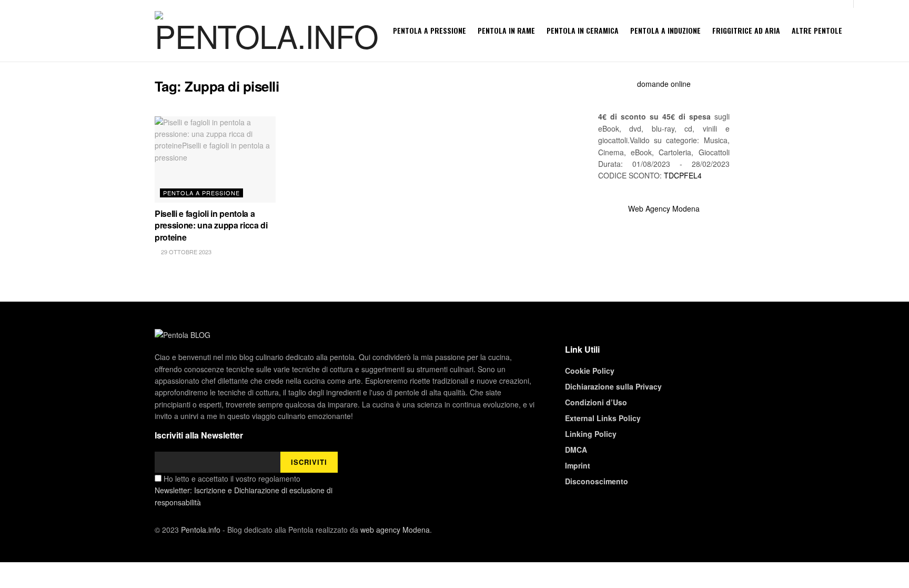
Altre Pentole (817, 30)
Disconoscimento (596, 481)
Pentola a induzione (665, 30)
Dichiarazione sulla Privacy (613, 386)
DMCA (576, 449)
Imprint (577, 465)
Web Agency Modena (664, 208)
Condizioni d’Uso (596, 402)
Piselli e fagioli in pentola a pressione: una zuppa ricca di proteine (211, 225)
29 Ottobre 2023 (185, 251)
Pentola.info (200, 529)
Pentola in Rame (506, 30)
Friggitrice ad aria (746, 30)
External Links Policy (603, 418)
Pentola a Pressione (429, 30)
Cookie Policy (589, 370)
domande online (664, 83)
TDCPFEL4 (683, 175)
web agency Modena (395, 529)
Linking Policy (591, 433)
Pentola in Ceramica (583, 30)
